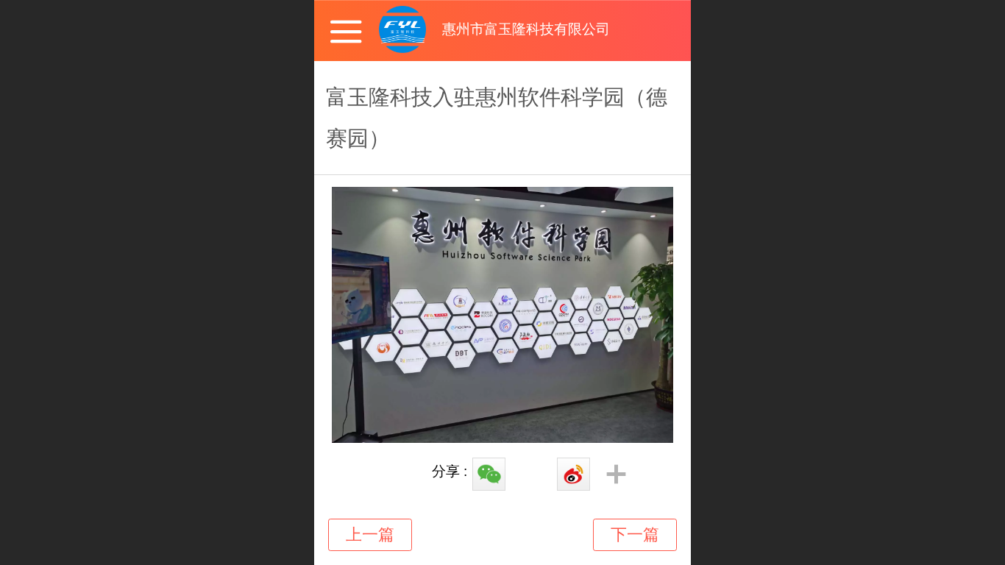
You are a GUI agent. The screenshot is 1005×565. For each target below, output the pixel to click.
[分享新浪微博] (572, 475)
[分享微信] (487, 475)
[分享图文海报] (530, 475)
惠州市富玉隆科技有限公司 (526, 29)
